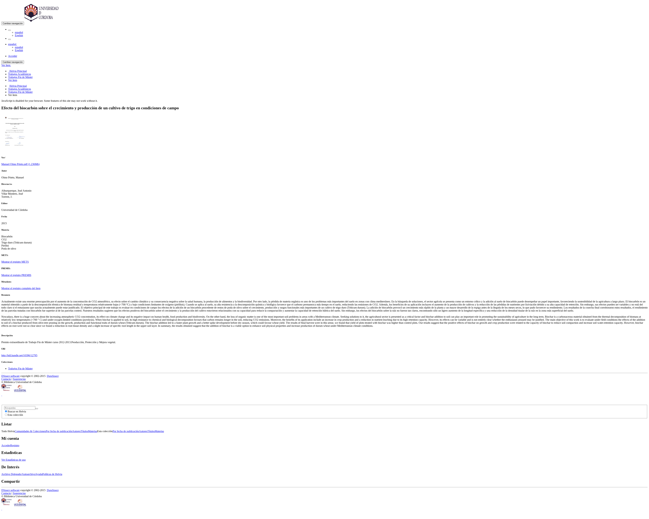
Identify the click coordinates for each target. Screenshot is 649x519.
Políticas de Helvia (52, 474)
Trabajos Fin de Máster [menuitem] (20, 77)
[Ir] (36, 408)
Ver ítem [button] (6, 65)
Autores (76, 431)
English (19, 35)
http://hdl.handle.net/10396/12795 (19, 355)
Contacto (6, 379)
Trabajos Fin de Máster (20, 92)
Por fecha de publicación (59, 431)
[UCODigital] (20, 391)
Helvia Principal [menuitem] (17, 71)
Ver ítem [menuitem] (12, 80)
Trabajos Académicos (19, 89)
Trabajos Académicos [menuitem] (19, 74)
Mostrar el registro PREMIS (16, 275)
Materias (92, 431)
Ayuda (38, 474)
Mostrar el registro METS (15, 261)
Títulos (84, 431)
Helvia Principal (18, 85)
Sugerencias (19, 379)
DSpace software (10, 376)
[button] (9, 30)
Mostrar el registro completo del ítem (20, 288)
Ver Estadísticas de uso (13, 459)
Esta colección (15, 414)
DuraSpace (53, 376)
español (19, 32)
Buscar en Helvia (17, 411)
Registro (14, 445)
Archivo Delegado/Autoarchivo (18, 474)
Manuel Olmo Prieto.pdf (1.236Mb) (20, 164)
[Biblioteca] (6, 391)
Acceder (5, 445)
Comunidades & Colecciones (30, 431)
